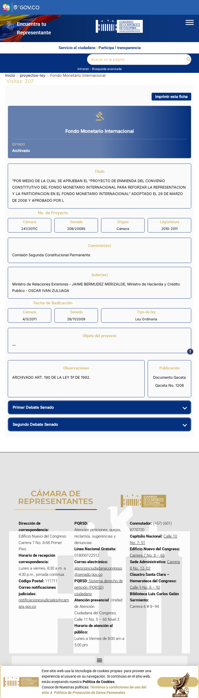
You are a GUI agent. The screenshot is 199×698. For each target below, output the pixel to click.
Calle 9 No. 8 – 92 (145, 587)
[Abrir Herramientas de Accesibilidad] (190, 351)
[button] (189, 59)
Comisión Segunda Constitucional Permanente (51, 255)
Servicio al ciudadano (77, 47)
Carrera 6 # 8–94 (144, 606)
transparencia (129, 47)
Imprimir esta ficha (171, 96)
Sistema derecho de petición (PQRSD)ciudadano (98, 587)
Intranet (83, 69)
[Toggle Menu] (190, 22)
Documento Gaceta (169, 377)
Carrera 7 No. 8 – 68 (147, 555)
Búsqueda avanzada (107, 69)
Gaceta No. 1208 (169, 385)
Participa (106, 47)
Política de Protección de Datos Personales (89, 693)
